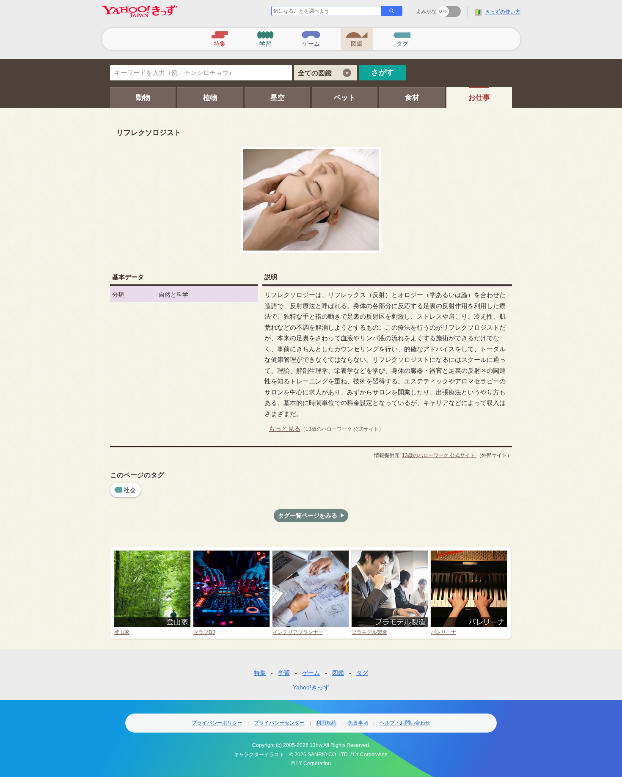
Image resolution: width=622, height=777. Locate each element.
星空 (277, 98)
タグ (362, 673)
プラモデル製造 (369, 632)
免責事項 (358, 723)
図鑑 (338, 673)
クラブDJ (204, 632)
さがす (382, 72)
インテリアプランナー (297, 632)
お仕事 (479, 98)
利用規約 (326, 723)
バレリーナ (443, 632)
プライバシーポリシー (217, 723)
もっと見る (284, 428)
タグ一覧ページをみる (307, 515)
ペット (344, 98)
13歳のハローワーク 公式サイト (439, 455)
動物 (143, 98)
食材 (412, 98)
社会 (130, 490)
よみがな (426, 11)
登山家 (121, 632)
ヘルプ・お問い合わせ (405, 723)
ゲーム (311, 673)
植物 (210, 98)
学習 (284, 673)
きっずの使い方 (502, 11)
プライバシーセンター (279, 723)
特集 (260, 673)
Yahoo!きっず (311, 687)
